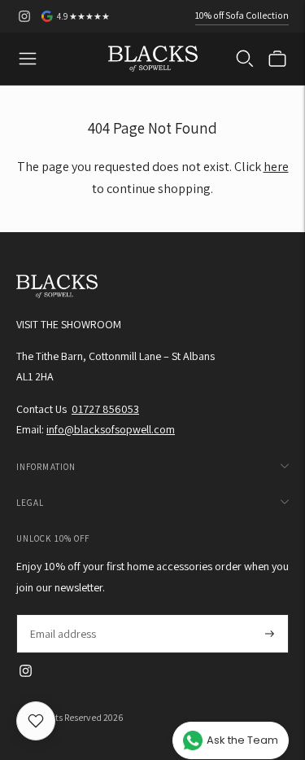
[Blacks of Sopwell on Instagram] (24, 16)
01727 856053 (105, 409)
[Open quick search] (244, 59)
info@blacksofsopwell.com (110, 429)
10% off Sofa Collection (242, 15)
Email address (62, 614)
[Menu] (27, 59)
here (276, 166)
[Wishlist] (35, 720)
